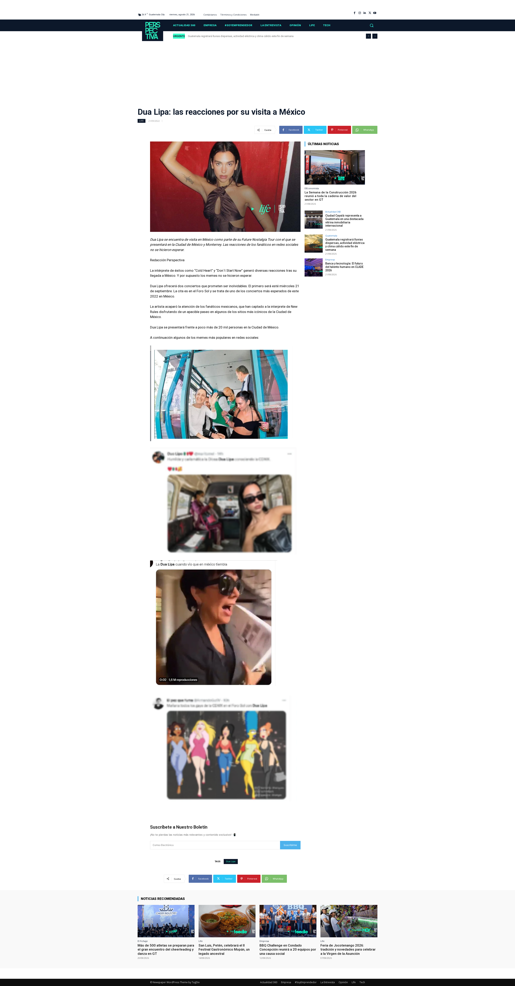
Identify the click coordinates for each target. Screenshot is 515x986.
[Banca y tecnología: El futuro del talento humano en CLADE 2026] (314, 267)
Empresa (330, 259)
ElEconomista (312, 188)
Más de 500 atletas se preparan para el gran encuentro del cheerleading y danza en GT (166, 949)
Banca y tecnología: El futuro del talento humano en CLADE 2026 (225, 36)
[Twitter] (369, 12)
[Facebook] (354, 12)
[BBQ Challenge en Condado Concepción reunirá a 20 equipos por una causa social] (288, 921)
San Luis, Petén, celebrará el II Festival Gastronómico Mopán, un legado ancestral (224, 949)
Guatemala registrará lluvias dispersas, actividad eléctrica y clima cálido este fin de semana (345, 244)
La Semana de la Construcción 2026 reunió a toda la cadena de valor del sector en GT (330, 196)
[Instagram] (359, 12)
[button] (371, 25)
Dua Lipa (230, 861)
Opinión (343, 982)
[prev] (368, 36)
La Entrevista (327, 982)
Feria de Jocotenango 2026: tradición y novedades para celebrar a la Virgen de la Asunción (348, 949)
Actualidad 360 (333, 212)
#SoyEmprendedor (306, 982)
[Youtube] (374, 12)
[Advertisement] (257, 71)
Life (141, 120)
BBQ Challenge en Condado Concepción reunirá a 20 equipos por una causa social (288, 949)
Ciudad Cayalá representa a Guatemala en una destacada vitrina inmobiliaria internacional (344, 220)
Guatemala (331, 235)
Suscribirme (290, 845)
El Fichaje (143, 941)
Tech (362, 982)
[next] (374, 36)
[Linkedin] (364, 12)
